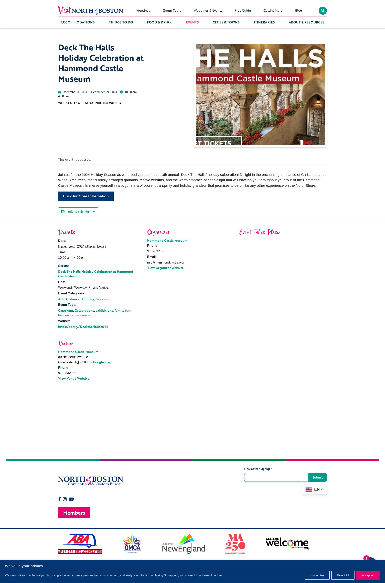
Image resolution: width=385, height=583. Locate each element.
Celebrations (84, 310)
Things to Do (121, 22)
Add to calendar (79, 211)
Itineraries (264, 22)
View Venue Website (73, 378)
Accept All (368, 575)
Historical (73, 299)
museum (88, 315)
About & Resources (306, 22)
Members (74, 512)
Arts (61, 299)
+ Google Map (100, 362)
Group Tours (172, 10)
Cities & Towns (226, 22)
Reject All (343, 575)
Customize (317, 575)
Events (192, 22)
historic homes (69, 315)
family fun (122, 310)
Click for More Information (86, 196)
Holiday (88, 299)
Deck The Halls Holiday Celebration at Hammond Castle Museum (95, 274)
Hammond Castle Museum (167, 240)
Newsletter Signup (258, 469)
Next (330, 544)
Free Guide (243, 10)
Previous (55, 544)
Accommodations (78, 22)
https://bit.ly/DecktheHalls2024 (83, 326)
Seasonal (102, 299)
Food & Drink (159, 22)
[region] (192, 571)
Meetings (143, 10)
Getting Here (273, 10)
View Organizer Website (165, 267)
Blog (298, 10)
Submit (318, 477)
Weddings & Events (208, 10)
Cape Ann (65, 310)
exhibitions (104, 310)
